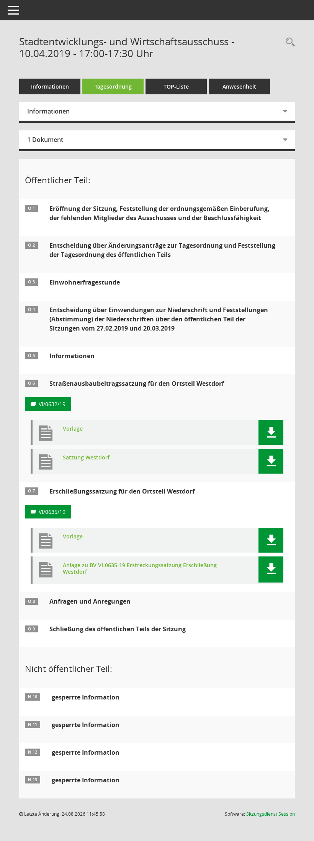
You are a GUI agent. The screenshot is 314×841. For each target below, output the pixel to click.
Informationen (50, 86)
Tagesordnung (113, 86)
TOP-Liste (176, 86)
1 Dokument (45, 139)
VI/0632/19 (52, 404)
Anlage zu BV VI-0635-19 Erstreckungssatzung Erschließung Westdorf (140, 568)
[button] (270, 432)
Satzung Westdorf (86, 457)
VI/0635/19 (52, 511)
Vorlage (73, 429)
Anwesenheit (239, 86)
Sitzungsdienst (270, 814)
